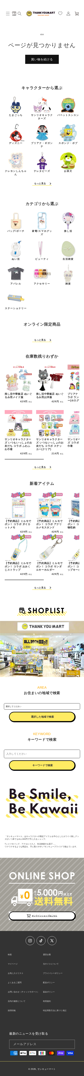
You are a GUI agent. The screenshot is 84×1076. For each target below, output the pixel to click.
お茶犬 (68, 171)
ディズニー (16, 143)
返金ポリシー (49, 992)
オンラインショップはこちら (44, 916)
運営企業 (47, 954)
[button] (8, 13)
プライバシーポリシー (53, 973)
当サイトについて (51, 964)
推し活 (68, 231)
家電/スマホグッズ (42, 233)
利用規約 (47, 1001)
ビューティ (42, 259)
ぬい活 (16, 259)
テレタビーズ (42, 171)
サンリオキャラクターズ (42, 117)
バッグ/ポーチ (16, 231)
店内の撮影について (16, 1001)
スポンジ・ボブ (68, 143)
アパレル (15, 283)
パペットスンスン (68, 115)
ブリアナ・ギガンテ (42, 145)
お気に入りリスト (15, 973)
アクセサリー (42, 283)
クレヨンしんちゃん (16, 173)
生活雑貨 (68, 259)
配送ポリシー (49, 982)
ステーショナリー (16, 308)
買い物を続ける (42, 59)
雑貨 (68, 283)
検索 (10, 954)
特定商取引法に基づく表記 (54, 1010)
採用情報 (12, 1010)
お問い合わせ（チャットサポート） (23, 992)
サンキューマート (47, 1069)
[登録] (70, 1044)
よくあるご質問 (14, 982)
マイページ (13, 964)
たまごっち (16, 115)
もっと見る (40, 183)
